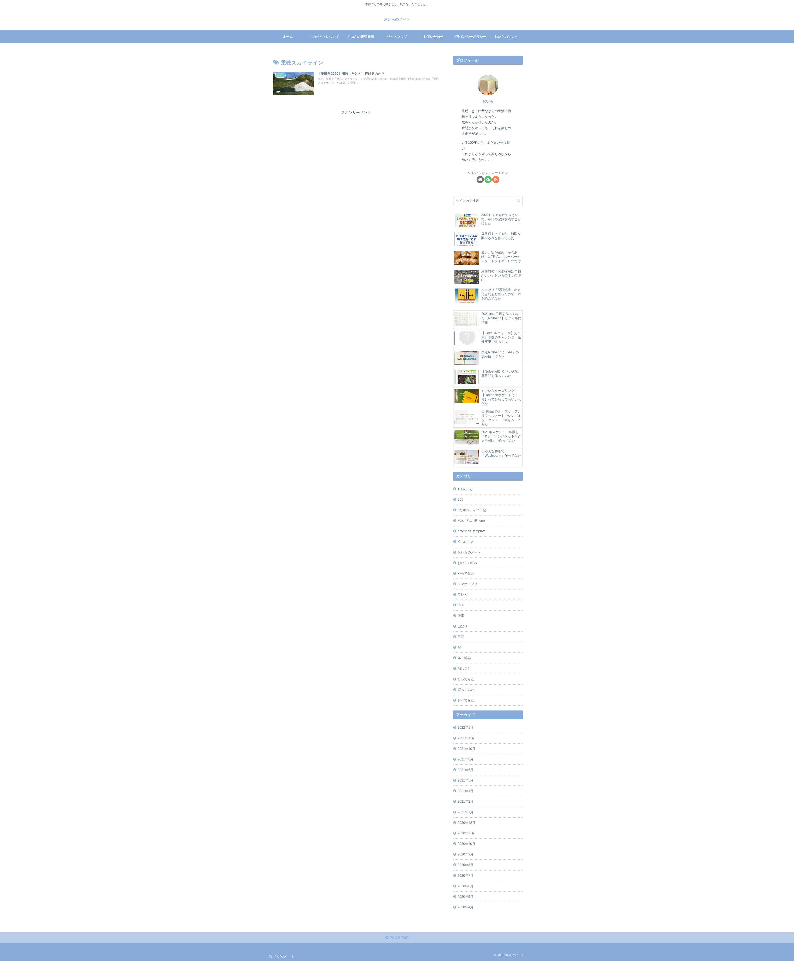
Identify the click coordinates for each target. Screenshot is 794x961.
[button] (518, 200)
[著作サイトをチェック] (480, 179)
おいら (488, 101)
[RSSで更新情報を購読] (495, 179)
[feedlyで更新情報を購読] (488, 179)
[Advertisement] (356, 145)
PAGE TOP (399, 938)
